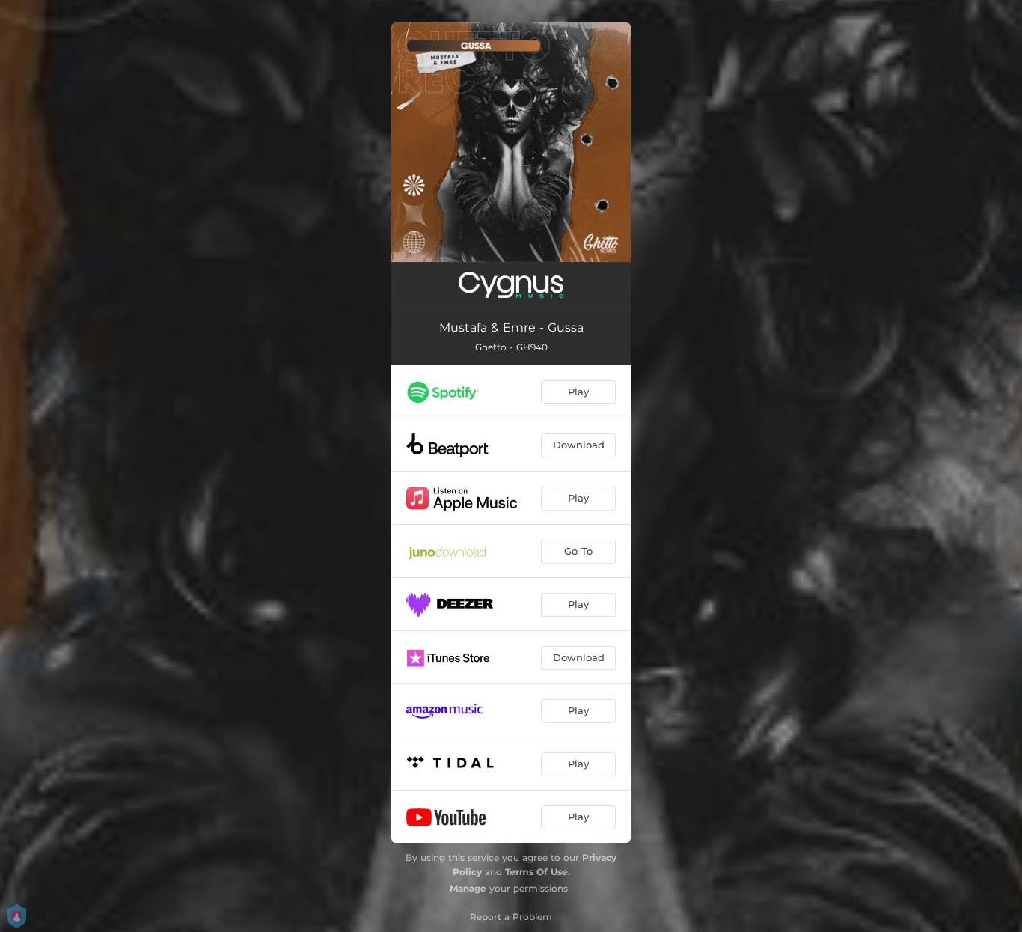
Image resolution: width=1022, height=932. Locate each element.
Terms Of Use (536, 871)
